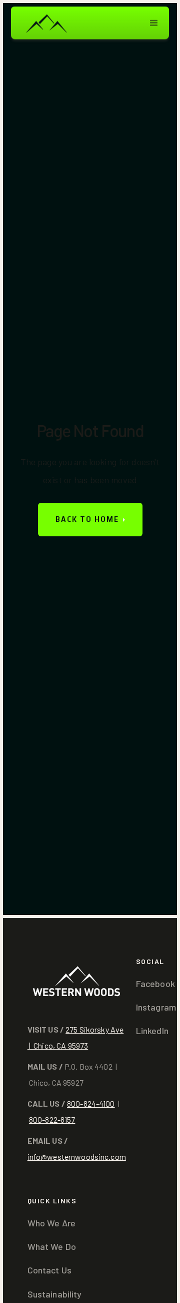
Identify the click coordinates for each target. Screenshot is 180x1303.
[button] (154, 23)
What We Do (52, 1246)
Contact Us (50, 1269)
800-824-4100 (91, 1103)
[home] (46, 23)
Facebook (155, 983)
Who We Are (52, 1222)
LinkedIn (152, 1030)
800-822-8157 (52, 1119)
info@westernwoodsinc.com (77, 1156)
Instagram (156, 1007)
